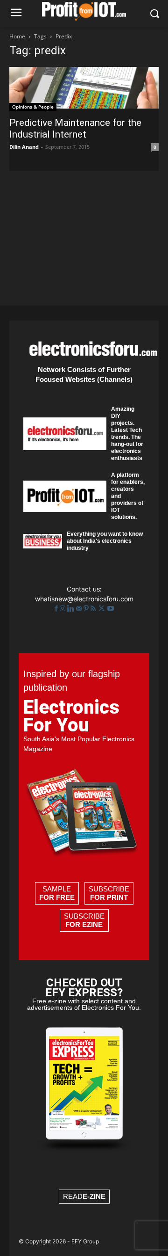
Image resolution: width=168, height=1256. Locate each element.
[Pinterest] (87, 609)
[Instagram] (63, 609)
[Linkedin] (71, 609)
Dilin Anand (24, 146)
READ (84, 1196)
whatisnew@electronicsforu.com (84, 599)
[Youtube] (110, 609)
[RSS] (94, 609)
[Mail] (80, 609)
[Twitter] (102, 609)
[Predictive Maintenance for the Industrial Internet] (84, 89)
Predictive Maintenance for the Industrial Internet (75, 128)
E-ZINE (94, 1196)
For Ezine (84, 924)
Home (17, 36)
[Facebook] (57, 609)
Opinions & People (33, 106)
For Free (57, 897)
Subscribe (109, 893)
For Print (109, 897)
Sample (57, 893)
